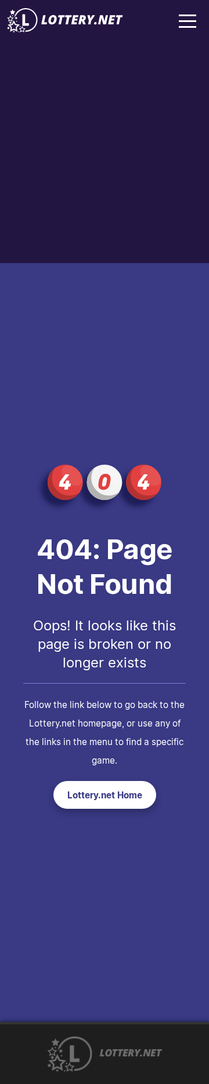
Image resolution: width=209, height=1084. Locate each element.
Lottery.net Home (104, 795)
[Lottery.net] (65, 29)
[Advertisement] (104, 153)
